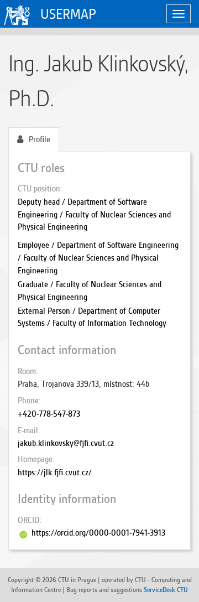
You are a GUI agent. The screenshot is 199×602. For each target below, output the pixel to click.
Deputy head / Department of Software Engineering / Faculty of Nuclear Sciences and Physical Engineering (94, 214)
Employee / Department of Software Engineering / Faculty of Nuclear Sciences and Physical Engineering (98, 258)
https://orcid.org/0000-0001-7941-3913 (98, 533)
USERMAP (68, 14)
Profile (39, 139)
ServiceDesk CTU (166, 589)
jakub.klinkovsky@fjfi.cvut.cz (66, 443)
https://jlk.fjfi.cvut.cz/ (55, 473)
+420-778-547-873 (49, 414)
